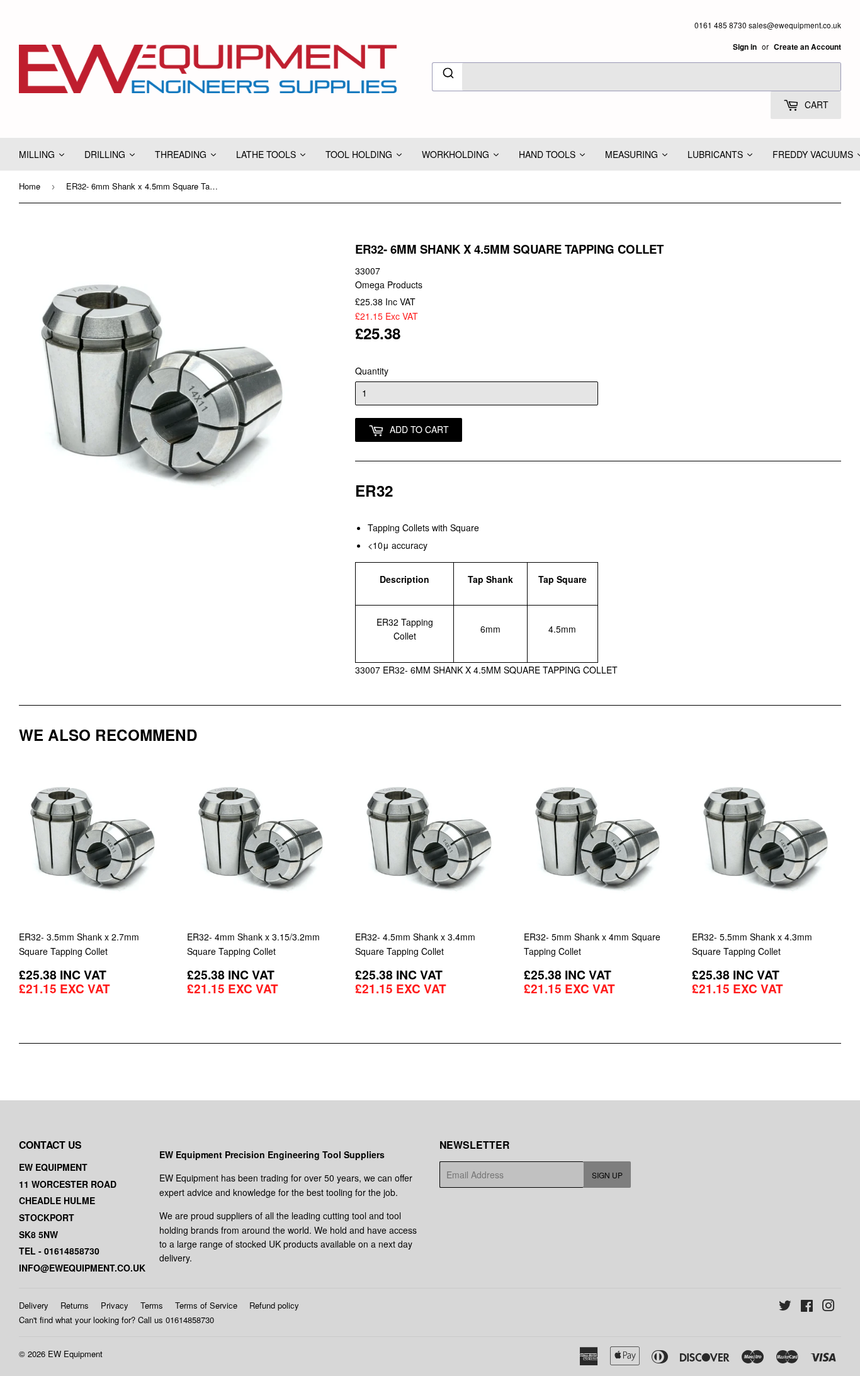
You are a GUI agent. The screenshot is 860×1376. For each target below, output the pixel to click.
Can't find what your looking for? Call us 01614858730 (116, 1320)
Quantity (371, 370)
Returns (74, 1305)
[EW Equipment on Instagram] (828, 1306)
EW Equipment (75, 1354)
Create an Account (807, 47)
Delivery (33, 1305)
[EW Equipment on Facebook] (806, 1306)
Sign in (745, 47)
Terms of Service (206, 1305)
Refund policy (274, 1305)
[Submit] (447, 75)
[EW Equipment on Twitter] (785, 1306)
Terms (151, 1305)
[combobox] (636, 76)
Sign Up (607, 1175)
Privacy (114, 1305)
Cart (815, 104)
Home (29, 186)
